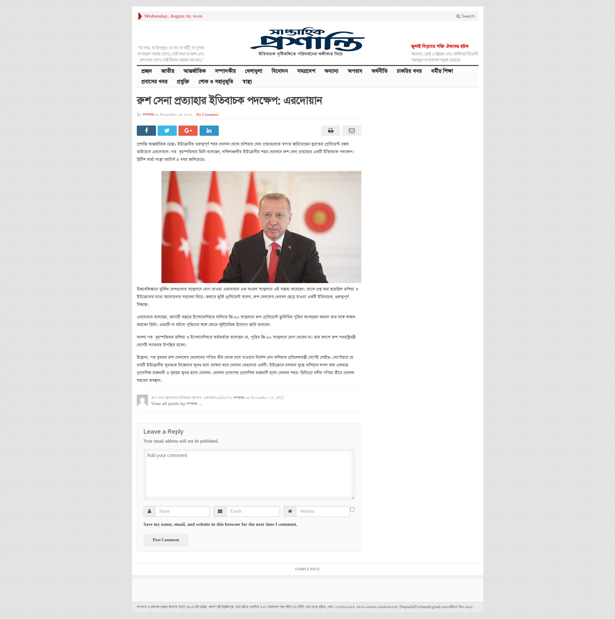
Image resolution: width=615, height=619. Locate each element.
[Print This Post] (329, 131)
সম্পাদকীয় (225, 71)
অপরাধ (355, 71)
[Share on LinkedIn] (210, 131)
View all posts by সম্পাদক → (176, 403)
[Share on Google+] (188, 131)
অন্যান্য (331, 71)
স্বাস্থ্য (247, 82)
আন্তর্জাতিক (195, 71)
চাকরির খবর (409, 71)
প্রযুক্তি (183, 82)
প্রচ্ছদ (146, 71)
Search (467, 16)
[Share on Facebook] (147, 131)
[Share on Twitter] (168, 131)
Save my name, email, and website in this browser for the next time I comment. (221, 524)
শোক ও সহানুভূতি (216, 82)
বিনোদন (280, 71)
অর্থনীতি (380, 71)
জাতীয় (167, 71)
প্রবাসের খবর (154, 82)
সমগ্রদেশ (306, 71)
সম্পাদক (147, 114)
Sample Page (307, 569)
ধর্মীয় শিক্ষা (442, 71)
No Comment (207, 114)
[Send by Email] (350, 131)
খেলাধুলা (253, 71)
